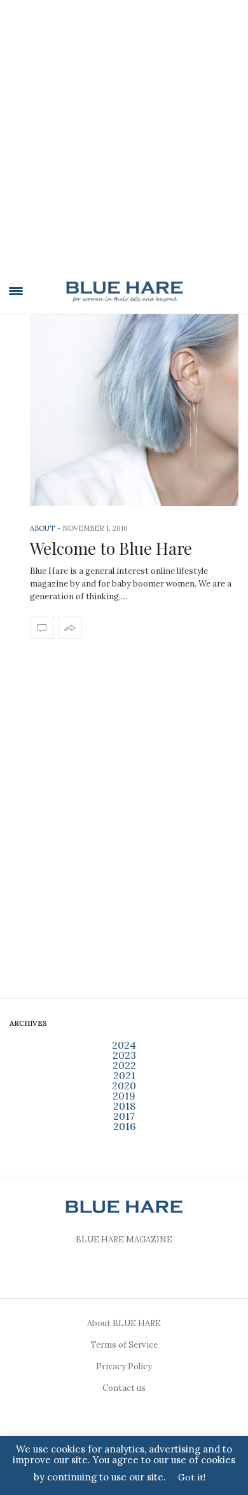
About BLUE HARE (124, 1323)
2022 (124, 1065)
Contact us (124, 1388)
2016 (124, 1126)
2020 (124, 1085)
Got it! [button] (191, 1477)
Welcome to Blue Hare (111, 548)
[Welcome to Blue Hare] (134, 410)
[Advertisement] (124, 144)
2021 (124, 1075)
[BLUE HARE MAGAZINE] (124, 291)
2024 (124, 1045)
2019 (124, 1095)
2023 (124, 1055)
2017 (124, 1116)
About (42, 528)
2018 (124, 1106)
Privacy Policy (124, 1366)
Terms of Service (124, 1344)
